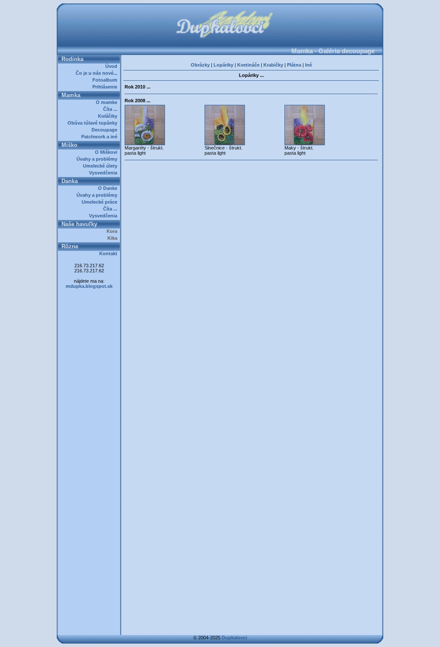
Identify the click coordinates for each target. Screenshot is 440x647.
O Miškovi (107, 152)
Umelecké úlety (101, 165)
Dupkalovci (234, 637)
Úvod (112, 66)
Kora (113, 231)
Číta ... (111, 109)
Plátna (294, 64)
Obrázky (200, 64)
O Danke (109, 188)
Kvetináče (248, 64)
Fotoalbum (106, 79)
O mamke (108, 102)
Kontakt (109, 253)
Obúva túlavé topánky (93, 122)
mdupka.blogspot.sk (89, 286)
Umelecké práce (101, 201)
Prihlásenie (106, 86)
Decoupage (106, 129)
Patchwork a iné (100, 136)
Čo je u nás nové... (98, 73)
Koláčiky (109, 116)
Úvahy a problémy (98, 159)
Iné (308, 64)
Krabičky (273, 64)
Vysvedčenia (104, 172)
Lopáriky (223, 64)
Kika (113, 238)
